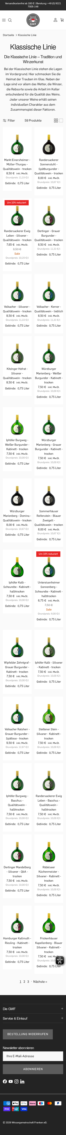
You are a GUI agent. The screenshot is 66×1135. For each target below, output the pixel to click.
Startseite (8, 35)
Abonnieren (33, 1069)
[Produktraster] (56, 120)
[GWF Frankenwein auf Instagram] (16, 1081)
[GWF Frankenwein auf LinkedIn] (22, 1081)
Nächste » (40, 982)
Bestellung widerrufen (27, 1034)
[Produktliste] (61, 120)
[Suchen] (11, 20)
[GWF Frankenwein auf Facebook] (5, 1081)
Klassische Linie (27, 35)
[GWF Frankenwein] (33, 20)
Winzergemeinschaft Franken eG (29, 1122)
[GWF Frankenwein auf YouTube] (11, 1081)
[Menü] (4, 20)
